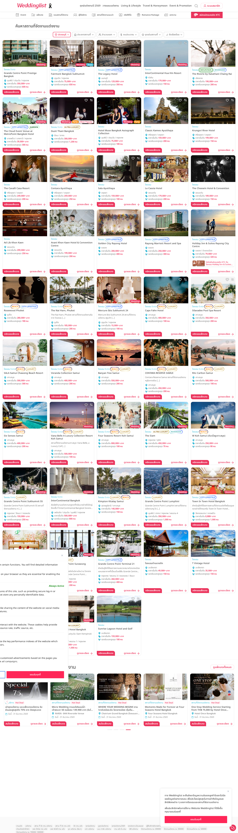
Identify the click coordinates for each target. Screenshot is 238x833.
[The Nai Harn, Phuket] (72, 290)
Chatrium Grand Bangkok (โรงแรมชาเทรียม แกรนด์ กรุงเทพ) (120, 713)
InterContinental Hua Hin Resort (163, 73)
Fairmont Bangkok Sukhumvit (68, 74)
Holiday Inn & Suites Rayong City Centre (210, 245)
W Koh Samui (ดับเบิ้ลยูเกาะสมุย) (208, 435)
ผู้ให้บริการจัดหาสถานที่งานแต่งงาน (158, 826)
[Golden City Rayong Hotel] (119, 223)
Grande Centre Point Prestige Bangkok (20, 75)
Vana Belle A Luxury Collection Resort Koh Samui (72, 437)
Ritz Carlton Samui (202, 373)
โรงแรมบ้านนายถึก (154, 563)
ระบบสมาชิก (213, 6)
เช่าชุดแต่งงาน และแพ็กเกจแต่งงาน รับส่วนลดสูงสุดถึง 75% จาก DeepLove (23, 708)
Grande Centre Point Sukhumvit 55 (23, 501)
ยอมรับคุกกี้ (195, 819)
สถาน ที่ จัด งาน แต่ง (62, 826)
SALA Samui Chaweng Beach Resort (23, 373)
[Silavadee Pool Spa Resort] (213, 290)
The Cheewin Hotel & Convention (210, 188)
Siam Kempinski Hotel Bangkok (68, 629)
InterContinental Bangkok (65, 500)
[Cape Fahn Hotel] (166, 290)
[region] (196, 807)
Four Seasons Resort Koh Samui (116, 435)
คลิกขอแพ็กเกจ (11, 92)
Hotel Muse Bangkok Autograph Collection (116, 132)
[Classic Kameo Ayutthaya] (166, 110)
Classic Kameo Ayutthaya (159, 130)
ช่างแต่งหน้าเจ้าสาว (22, 829)
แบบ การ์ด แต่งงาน (104, 829)
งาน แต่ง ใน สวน (120, 829)
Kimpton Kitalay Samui (111, 501)
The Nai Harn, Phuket (63, 310)
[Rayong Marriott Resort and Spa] (166, 223)
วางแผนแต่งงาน (110, 6)
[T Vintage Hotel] (213, 543)
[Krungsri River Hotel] (213, 110)
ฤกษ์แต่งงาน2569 (118, 826)
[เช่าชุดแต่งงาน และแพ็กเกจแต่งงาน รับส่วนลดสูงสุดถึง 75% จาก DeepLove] (26, 687)
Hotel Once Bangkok (205, 713)
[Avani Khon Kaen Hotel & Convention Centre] (72, 223)
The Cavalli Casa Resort (17, 188)
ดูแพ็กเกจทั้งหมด (222, 667)
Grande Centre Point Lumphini (162, 501)
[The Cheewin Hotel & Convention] (213, 168)
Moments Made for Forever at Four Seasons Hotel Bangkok (164, 708)
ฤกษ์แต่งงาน (90, 826)
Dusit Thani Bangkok (62, 131)
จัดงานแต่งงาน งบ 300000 (174, 829)
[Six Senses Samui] (25, 415)
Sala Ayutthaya (106, 188)
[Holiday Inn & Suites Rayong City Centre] (213, 223)
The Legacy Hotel (107, 74)
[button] (109, 729)
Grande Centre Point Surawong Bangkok (68, 565)
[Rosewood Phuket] (25, 290)
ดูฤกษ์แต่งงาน (103, 826)
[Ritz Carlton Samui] (213, 352)
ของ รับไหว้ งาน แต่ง (57, 829)
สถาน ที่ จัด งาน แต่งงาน (43, 826)
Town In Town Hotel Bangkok (208, 501)
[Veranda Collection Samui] (72, 352)
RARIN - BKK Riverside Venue (69, 713)
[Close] (228, 791)
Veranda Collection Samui (65, 373)
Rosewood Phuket (14, 310)
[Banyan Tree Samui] (119, 352)
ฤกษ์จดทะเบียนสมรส (135, 826)
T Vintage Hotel (201, 563)
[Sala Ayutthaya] (119, 168)
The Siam (150, 435)
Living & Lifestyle (131, 6)
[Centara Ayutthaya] (72, 168)
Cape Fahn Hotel (154, 310)
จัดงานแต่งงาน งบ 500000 (196, 829)
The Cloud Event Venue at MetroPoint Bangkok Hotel (19, 133)
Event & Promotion (181, 6)
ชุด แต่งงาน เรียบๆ (75, 829)
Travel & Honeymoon (155, 6)
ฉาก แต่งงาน (89, 829)
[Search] (196, 6)
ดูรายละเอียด (36, 92)
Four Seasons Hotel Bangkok (162, 713)
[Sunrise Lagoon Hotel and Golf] (119, 609)
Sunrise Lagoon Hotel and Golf (115, 628)
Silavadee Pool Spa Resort (206, 310)
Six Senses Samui (13, 435)
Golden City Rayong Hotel (112, 243)
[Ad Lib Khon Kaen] (25, 223)
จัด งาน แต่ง (78, 826)
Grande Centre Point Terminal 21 (116, 564)
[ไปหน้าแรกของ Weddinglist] (35, 6)
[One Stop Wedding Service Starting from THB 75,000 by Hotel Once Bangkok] (212, 687)
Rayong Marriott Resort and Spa (163, 243)
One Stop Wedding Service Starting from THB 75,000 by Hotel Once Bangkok (211, 708)
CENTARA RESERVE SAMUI (159, 373)
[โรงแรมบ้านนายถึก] (166, 543)
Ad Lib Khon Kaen (13, 242)
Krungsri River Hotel (203, 130)
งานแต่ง (19, 826)
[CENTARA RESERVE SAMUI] (166, 352)
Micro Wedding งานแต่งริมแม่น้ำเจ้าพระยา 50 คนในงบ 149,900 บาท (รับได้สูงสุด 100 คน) (72, 708)
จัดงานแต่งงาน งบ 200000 (151, 829)
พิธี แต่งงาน (133, 829)
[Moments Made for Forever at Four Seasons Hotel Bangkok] (166, 687)
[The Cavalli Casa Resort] (25, 168)
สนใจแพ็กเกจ (12, 723)
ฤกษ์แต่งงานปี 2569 (90, 6)
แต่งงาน (28, 826)
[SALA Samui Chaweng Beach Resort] (25, 352)
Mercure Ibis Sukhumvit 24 (113, 310)
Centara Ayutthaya (61, 188)
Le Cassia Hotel (153, 188)
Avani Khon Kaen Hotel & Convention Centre (71, 244)
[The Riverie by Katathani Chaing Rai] (213, 53)
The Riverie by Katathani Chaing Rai (212, 74)
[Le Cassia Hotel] (166, 168)
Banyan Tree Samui (108, 373)
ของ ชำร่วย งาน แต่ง (40, 829)
